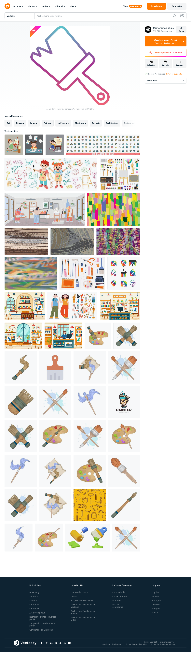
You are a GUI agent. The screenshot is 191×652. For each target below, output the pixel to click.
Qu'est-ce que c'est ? (174, 74)
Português (157, 600)
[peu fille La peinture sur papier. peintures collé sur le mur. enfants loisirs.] (34, 145)
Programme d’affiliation (82, 600)
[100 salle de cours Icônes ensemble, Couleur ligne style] (103, 145)
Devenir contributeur (118, 605)
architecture (112, 123)
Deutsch (156, 604)
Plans (125, 6)
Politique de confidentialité (135, 644)
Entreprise (34, 604)
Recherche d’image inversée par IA (42, 618)
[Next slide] (135, 123)
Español (155, 596)
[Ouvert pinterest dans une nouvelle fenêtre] (56, 643)
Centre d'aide (118, 592)
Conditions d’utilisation (111, 644)
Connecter (177, 6)
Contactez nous (119, 596)
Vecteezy (33, 596)
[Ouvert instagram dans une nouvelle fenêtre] (47, 643)
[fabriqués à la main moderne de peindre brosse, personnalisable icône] (55, 367)
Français (156, 608)
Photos (31, 6)
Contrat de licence (79, 592)
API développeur (37, 612)
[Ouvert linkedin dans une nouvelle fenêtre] (51, 643)
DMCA (74, 596)
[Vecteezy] (7, 6)
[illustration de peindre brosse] (126, 336)
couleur (34, 123)
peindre (47, 123)
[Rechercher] (174, 16)
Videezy (33, 600)
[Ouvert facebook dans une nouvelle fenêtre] (42, 643)
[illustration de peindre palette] (98, 336)
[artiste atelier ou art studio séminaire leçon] (45, 209)
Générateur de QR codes (41, 629)
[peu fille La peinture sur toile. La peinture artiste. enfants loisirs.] (55, 145)
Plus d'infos (152, 80)
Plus (72, 6)
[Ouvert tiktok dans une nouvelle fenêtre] (60, 643)
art (8, 123)
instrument (129, 123)
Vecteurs (16, 6)
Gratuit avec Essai (165, 41)
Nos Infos (116, 600)
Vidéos (44, 6)
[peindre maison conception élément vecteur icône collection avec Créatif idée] (123, 273)
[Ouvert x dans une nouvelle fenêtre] (65, 643)
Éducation (34, 608)
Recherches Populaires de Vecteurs (83, 605)
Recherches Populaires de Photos (83, 612)
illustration (80, 123)
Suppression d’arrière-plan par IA (42, 624)
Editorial (59, 6)
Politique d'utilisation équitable (162, 644)
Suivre (181, 31)
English (155, 592)
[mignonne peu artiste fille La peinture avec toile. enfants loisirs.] (14, 145)
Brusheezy (34, 592)
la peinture (63, 123)
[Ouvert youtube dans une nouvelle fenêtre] (69, 643)
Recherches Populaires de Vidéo (83, 618)
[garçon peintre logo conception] (124, 402)
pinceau (20, 123)
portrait (96, 123)
